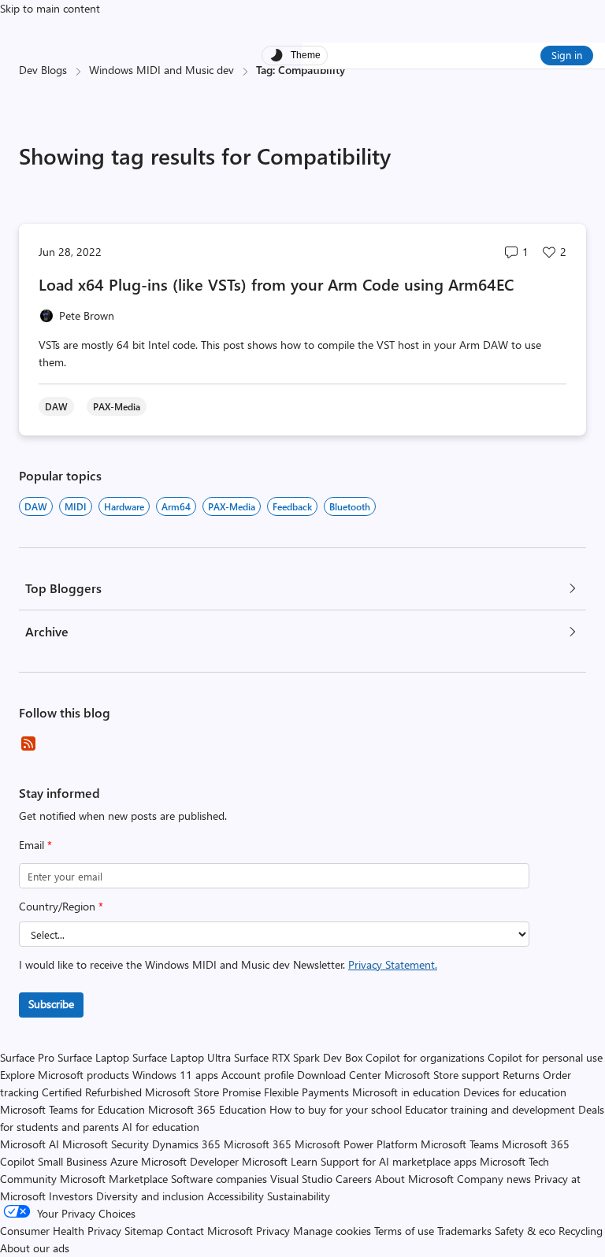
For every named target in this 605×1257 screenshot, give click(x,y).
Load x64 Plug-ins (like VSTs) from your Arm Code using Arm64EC (276, 284)
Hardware (124, 506)
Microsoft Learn (279, 1161)
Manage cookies (332, 1230)
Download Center (339, 1074)
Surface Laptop (93, 1057)
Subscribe (51, 1003)
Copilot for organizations (425, 1057)
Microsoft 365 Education (207, 1109)
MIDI (76, 506)
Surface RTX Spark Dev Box (298, 1057)
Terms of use (404, 1230)
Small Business (72, 1161)
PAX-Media (231, 506)
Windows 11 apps (175, 1074)
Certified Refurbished (92, 1092)
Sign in (566, 54)
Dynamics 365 (186, 1143)
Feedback (292, 506)
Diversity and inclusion (150, 1195)
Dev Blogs (43, 69)
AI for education (160, 1126)
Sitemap (143, 1230)
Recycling (581, 1230)
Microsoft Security (105, 1143)
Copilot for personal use (545, 1057)
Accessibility (235, 1195)
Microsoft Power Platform (356, 1143)
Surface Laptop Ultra (181, 1057)
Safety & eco (525, 1230)
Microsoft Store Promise (203, 1092)
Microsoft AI (29, 1143)
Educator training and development (490, 1109)
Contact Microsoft (209, 1230)
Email (35, 844)
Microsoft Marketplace (114, 1178)
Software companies (219, 1178)
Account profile (257, 1074)
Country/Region (61, 906)
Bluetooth (349, 506)
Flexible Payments (306, 1092)
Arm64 (176, 506)
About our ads (34, 1247)
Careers (354, 1178)
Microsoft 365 (257, 1143)
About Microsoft (414, 1178)
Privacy (274, 1230)
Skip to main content (50, 8)
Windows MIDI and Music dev (161, 69)
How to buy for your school (335, 1109)
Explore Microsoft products (64, 1074)
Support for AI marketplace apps (399, 1161)
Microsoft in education (406, 1092)
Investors (71, 1195)
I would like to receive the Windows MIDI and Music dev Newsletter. (228, 964)
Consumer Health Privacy (60, 1230)
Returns (521, 1074)
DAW (35, 506)
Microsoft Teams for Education (72, 1109)
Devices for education (514, 1092)
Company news (494, 1178)
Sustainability (298, 1195)
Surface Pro (27, 1057)
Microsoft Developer (190, 1161)
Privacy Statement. (392, 964)
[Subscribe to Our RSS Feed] (28, 743)
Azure (124, 1161)
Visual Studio (301, 1178)
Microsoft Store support (441, 1074)
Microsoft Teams (460, 1143)
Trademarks (464, 1230)
